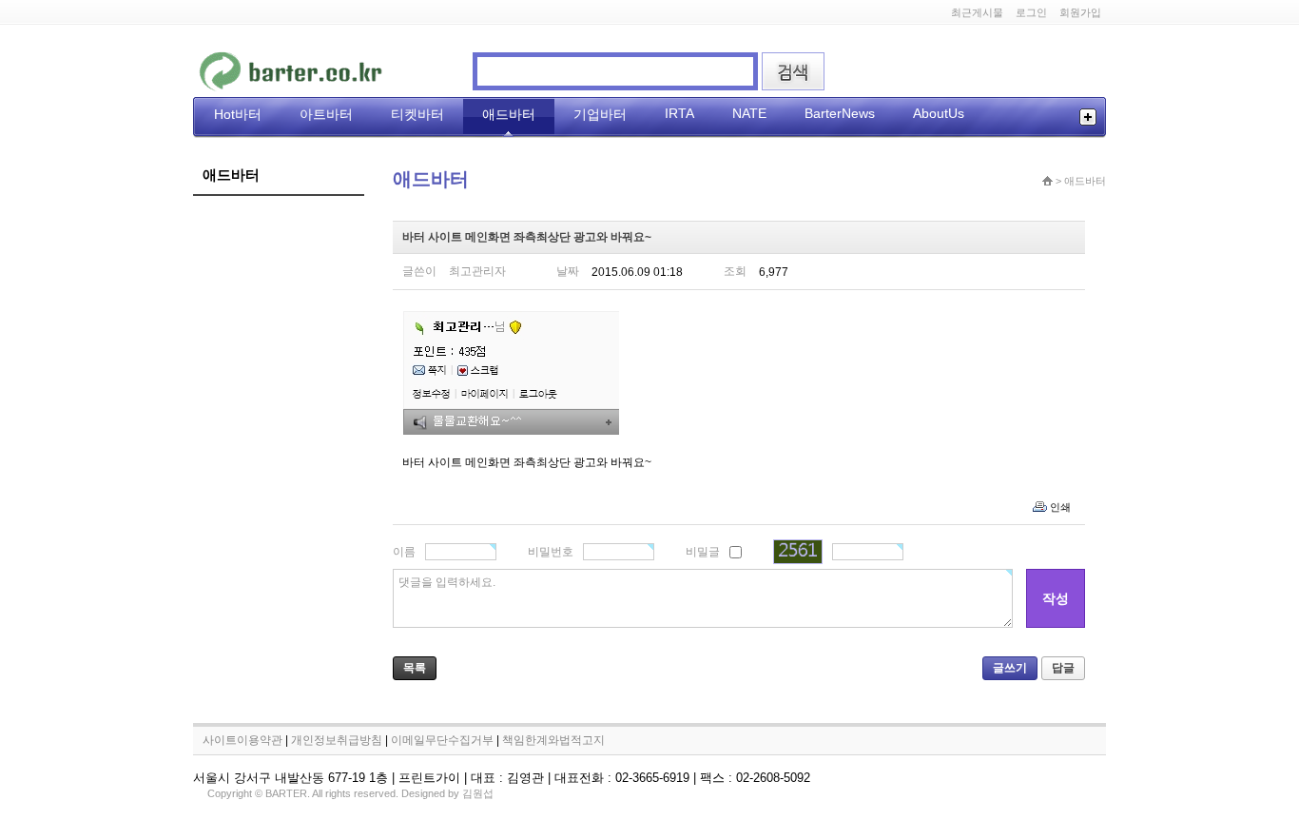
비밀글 (703, 551)
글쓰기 (1010, 667)
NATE (749, 113)
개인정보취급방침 (336, 740)
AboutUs (938, 113)
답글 (1063, 667)
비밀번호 (550, 551)
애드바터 (508, 114)
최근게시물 (977, 12)
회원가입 (1080, 12)
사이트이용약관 (242, 740)
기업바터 (600, 114)
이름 (404, 551)
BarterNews (840, 113)
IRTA (679, 113)
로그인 (1031, 12)
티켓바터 (417, 114)
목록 (414, 667)
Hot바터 (238, 114)
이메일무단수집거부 (442, 740)
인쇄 (1060, 507)
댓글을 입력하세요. (446, 582)
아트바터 (326, 114)
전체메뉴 (1087, 117)
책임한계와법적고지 (553, 740)
